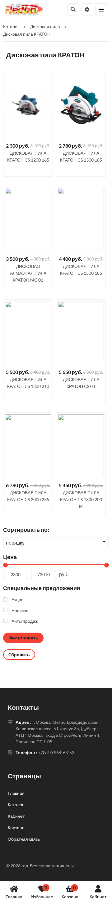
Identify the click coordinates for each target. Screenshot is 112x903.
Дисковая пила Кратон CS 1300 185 (81, 156)
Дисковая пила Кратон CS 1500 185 (81, 270)
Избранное (42, 892)
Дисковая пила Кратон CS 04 (81, 383)
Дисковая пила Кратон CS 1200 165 (28, 156)
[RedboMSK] (24, 8)
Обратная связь (24, 839)
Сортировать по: (26, 529)
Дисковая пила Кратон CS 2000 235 (28, 496)
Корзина (70, 892)
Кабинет (98, 896)
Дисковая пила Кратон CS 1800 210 (28, 383)
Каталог (16, 804)
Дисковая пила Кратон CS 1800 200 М (81, 499)
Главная (14, 896)
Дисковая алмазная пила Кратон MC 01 (28, 273)
